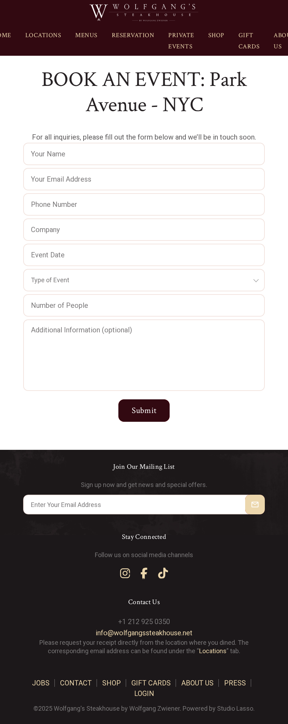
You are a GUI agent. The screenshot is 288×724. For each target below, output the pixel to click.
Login (144, 693)
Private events (181, 40)
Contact (76, 683)
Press (235, 683)
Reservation (133, 35)
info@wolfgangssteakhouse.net (144, 633)
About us (197, 683)
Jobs (41, 683)
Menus (86, 35)
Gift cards (249, 40)
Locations (43, 35)
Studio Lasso (235, 708)
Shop (216, 35)
